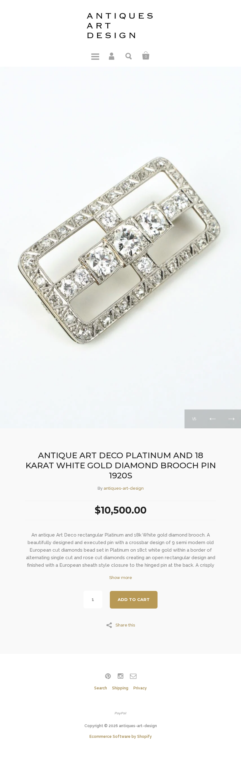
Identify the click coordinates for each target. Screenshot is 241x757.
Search (129, 55)
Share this (125, 625)
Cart (146, 55)
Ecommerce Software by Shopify (120, 736)
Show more (120, 578)
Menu (95, 55)
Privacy (140, 688)
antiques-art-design (124, 488)
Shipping (120, 688)
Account (112, 55)
